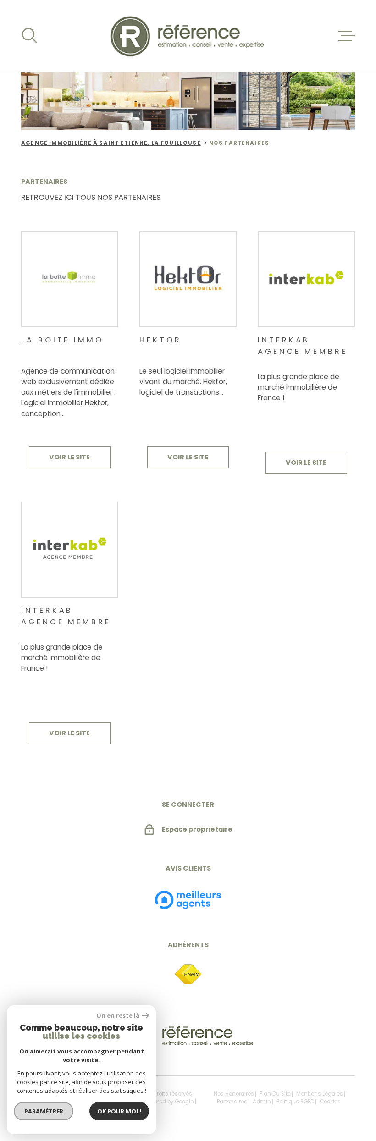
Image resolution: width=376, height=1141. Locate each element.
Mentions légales (319, 1093)
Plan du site (275, 1093)
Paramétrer (43, 1111)
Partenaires (232, 1101)
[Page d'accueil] (188, 36)
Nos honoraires (234, 1093)
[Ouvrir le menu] (346, 36)
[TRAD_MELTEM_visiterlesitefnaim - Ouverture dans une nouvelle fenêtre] (188, 974)
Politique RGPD (295, 1101)
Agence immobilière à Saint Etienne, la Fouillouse (111, 143)
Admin (262, 1101)
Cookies (330, 1102)
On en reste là (117, 1015)
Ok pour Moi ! (119, 1111)
